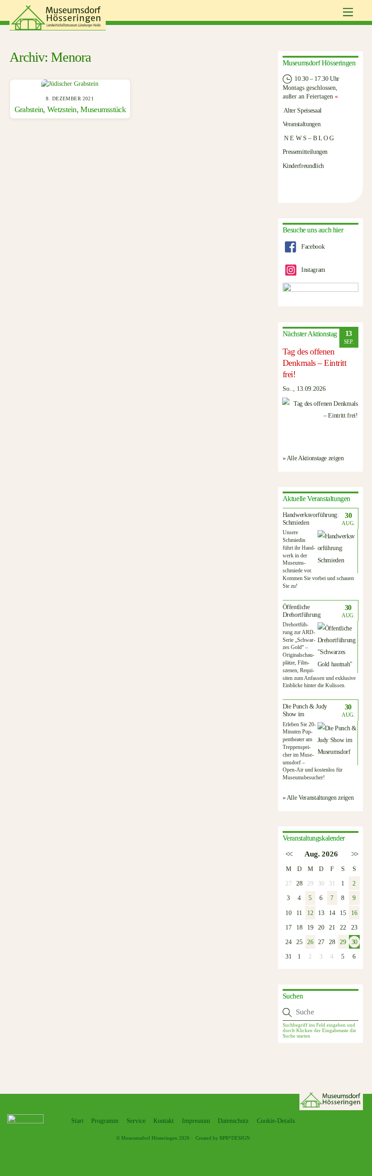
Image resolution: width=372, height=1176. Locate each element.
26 (310, 941)
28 (299, 883)
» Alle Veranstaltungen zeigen (318, 797)
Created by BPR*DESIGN (223, 1138)
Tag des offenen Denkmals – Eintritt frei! (315, 363)
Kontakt (163, 1120)
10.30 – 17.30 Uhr (316, 78)
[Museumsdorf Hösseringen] (58, 27)
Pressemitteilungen (305, 151)
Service (136, 1120)
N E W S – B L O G (308, 138)
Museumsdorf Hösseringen (149, 1138)
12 (310, 912)
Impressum (196, 1120)
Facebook (311, 246)
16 (354, 912)
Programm (104, 1120)
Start (77, 1120)
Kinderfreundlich (303, 165)
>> (354, 854)
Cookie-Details (276, 1120)
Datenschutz (233, 1120)
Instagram (312, 269)
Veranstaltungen (302, 124)
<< (288, 854)
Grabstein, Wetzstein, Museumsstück (70, 109)
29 (343, 941)
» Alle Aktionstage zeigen (313, 458)
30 (354, 941)
